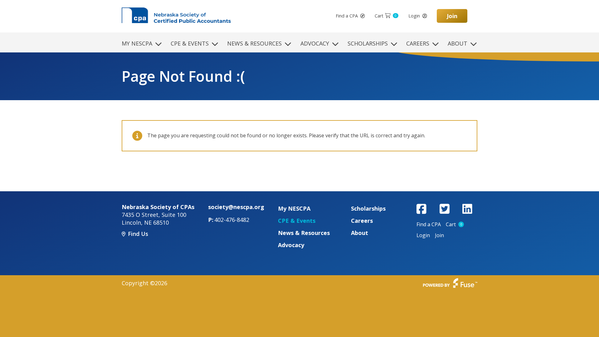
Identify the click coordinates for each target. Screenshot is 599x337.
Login (414, 16)
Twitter (445, 208)
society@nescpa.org (236, 207)
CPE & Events (190, 43)
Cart (386, 16)
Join (452, 16)
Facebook (421, 208)
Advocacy (314, 43)
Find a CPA (347, 16)
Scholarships (368, 43)
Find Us (138, 233)
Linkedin (467, 208)
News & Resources (254, 43)
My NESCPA (137, 43)
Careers (417, 43)
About (457, 43)
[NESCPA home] (176, 14)
